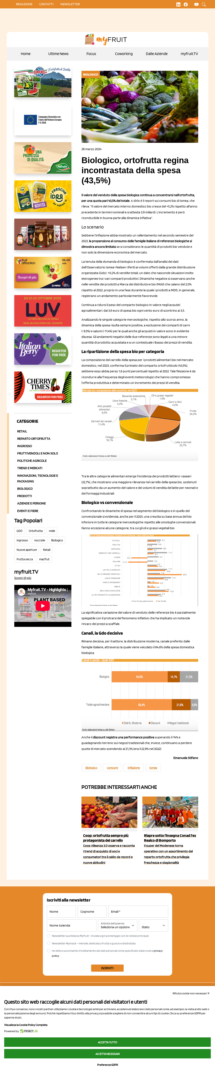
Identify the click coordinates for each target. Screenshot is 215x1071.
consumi (112, 768)
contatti (46, 4)
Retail (22, 431)
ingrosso (22, 540)
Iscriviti (107, 968)
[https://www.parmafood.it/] (42, 199)
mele (52, 531)
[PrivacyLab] (28, 1031)
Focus (91, 53)
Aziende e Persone (31, 503)
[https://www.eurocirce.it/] (42, 85)
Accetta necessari (108, 1053)
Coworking (124, 53)
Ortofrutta (36, 531)
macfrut (44, 559)
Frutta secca (25, 559)
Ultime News (58, 53)
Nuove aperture (27, 550)
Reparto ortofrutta (33, 439)
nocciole (39, 540)
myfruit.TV (189, 53)
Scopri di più (22, 578)
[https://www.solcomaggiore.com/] (42, 123)
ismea (153, 768)
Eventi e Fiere (27, 511)
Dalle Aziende (157, 53)
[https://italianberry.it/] (42, 352)
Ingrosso (24, 446)
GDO (19, 531)
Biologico (25, 489)
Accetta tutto (107, 1042)
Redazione (24, 4)
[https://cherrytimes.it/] (42, 390)
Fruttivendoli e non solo (37, 453)
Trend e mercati (29, 468)
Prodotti (24, 496)
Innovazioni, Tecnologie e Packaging (37, 478)
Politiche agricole (32, 461)
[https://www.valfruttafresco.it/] (42, 161)
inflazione (134, 768)
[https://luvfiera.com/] (42, 314)
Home (25, 53)
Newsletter (70, 4)
